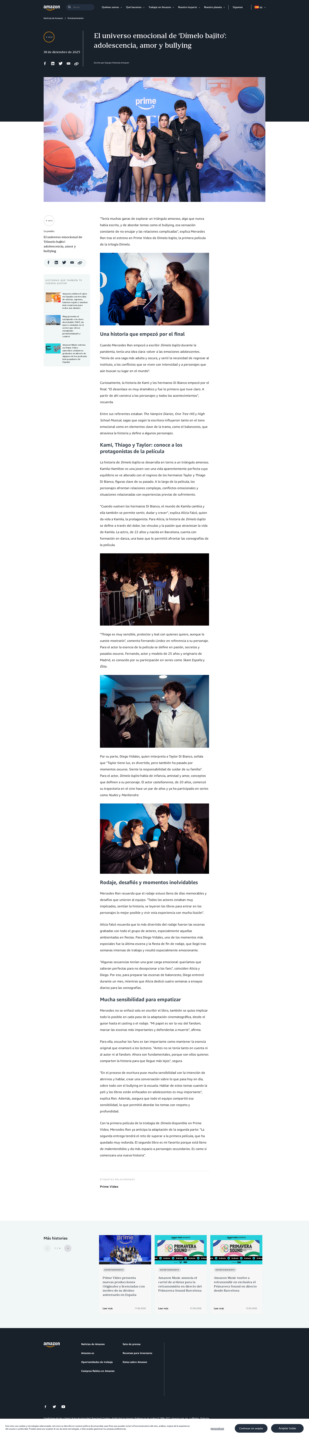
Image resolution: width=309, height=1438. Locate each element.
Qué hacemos (133, 7)
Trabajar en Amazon (160, 7)
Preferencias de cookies (146, 1418)
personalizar (217, 1428)
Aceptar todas (287, 1428)
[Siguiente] (67, 1248)
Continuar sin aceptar (251, 1428)
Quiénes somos (110, 7)
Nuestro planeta (213, 7)
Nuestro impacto (187, 7)
